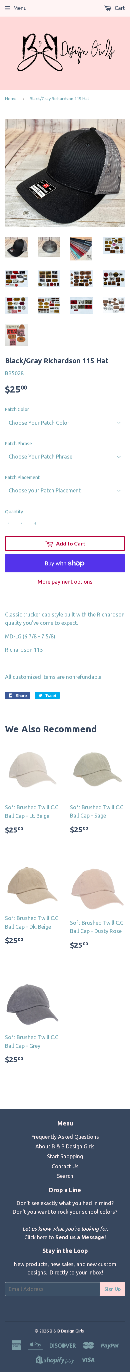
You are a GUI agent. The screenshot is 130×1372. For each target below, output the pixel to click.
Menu (20, 8)
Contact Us (65, 1166)
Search (65, 1176)
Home (11, 98)
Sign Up (112, 1289)
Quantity (14, 511)
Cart (119, 8)
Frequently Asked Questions (65, 1137)
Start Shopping (65, 1156)
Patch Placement (22, 477)
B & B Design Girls (67, 1331)
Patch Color (17, 409)
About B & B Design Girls (65, 1146)
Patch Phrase (18, 443)
